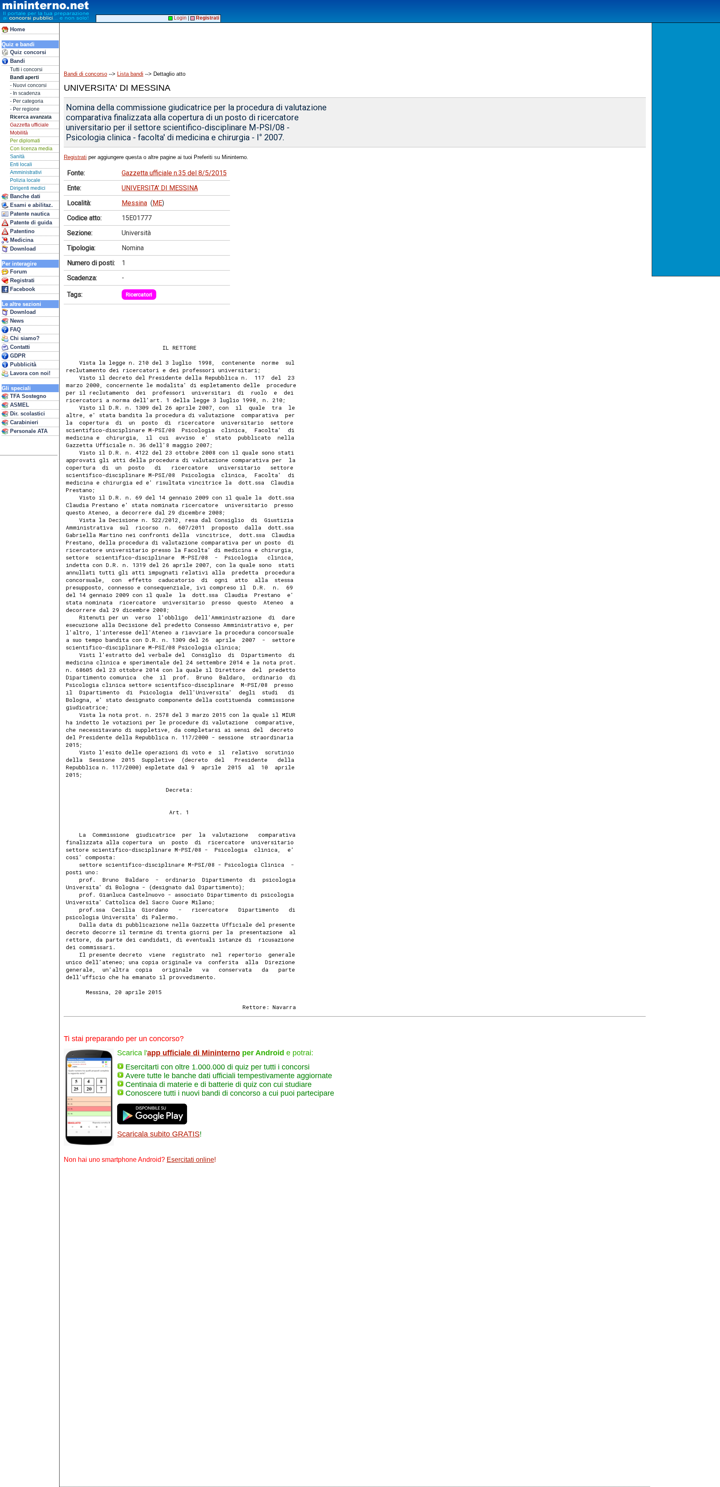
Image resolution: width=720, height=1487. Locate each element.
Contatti (19, 347)
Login (179, 18)
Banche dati (24, 196)
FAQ (14, 329)
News (16, 321)
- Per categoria (26, 101)
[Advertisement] (687, 149)
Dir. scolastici (26, 413)
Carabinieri (23, 422)
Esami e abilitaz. (30, 205)
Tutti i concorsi (26, 69)
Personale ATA (28, 431)
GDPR (16, 356)
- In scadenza (25, 93)
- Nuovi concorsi (28, 85)
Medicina (20, 240)
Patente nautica (29, 214)
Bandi (16, 61)
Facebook (21, 289)
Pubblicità (22, 364)
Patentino (21, 231)
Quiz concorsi (27, 52)
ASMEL (18, 405)
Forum (17, 272)
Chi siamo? (24, 338)
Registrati (21, 280)
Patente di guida (30, 222)
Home (16, 29)
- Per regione (25, 109)
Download (22, 249)
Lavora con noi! (29, 373)
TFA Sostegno (27, 396)
